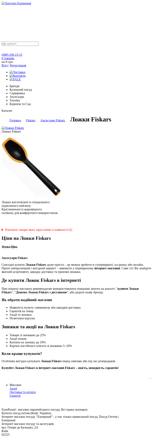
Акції (13, 388)
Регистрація (18, 65)
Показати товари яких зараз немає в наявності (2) (38, 229)
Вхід (5, 65)
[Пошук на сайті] (69, 43)
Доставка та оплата (23, 392)
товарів (8, 58)
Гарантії (15, 395)
